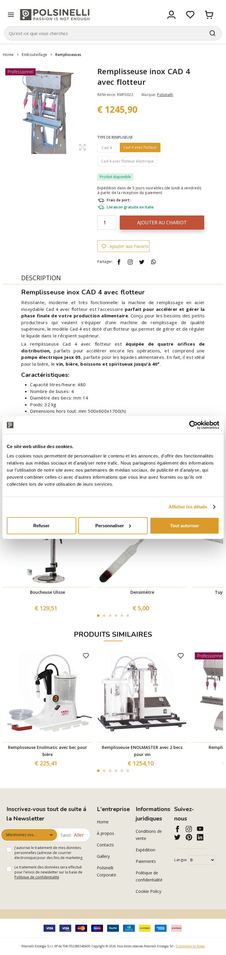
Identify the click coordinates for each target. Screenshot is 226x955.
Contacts (105, 845)
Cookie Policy (148, 891)
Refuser (41, 525)
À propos (105, 833)
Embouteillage (34, 54)
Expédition (145, 850)
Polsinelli (165, 94)
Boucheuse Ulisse (47, 592)
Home (8, 54)
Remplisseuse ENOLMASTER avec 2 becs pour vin (142, 751)
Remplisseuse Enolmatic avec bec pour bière (47, 751)
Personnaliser (109, 525)
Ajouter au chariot (162, 222)
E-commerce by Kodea (190, 946)
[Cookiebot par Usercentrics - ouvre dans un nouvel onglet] (193, 425)
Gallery (103, 856)
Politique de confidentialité (36, 877)
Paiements (146, 861)
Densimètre (142, 592)
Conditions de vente (149, 834)
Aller (79, 835)
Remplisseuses (68, 54)
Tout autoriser (184, 525)
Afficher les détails (188, 506)
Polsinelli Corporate (106, 871)
